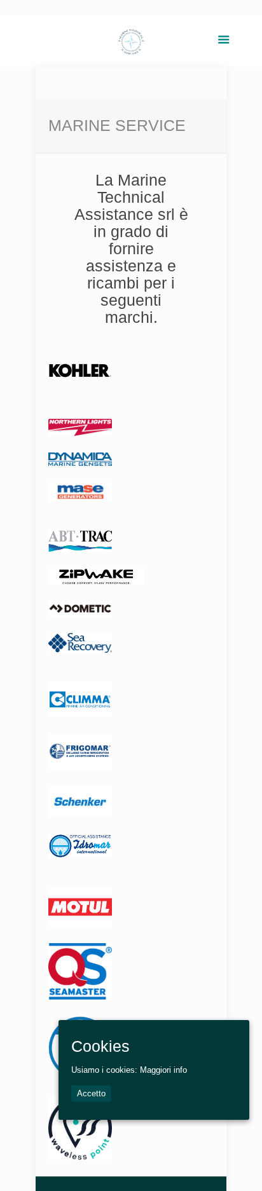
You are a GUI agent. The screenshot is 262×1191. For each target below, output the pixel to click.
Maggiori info (163, 1070)
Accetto (91, 1093)
